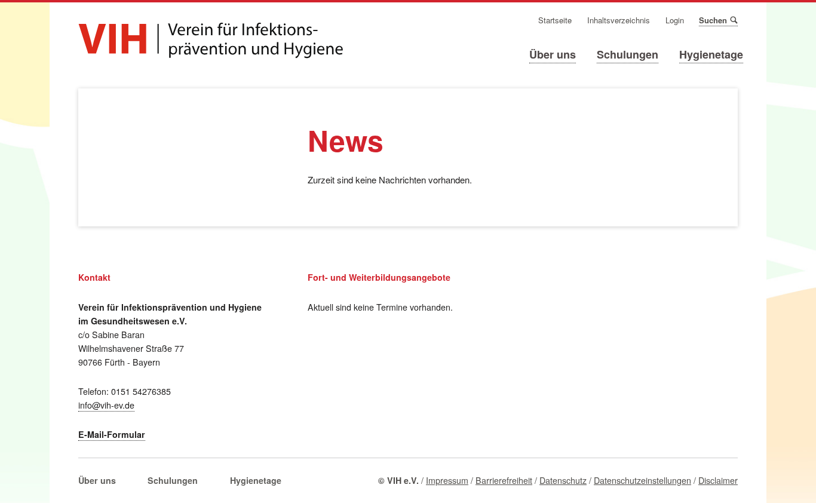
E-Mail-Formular (111, 434)
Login (674, 21)
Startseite (555, 21)
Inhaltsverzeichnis (618, 21)
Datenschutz (563, 480)
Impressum (447, 480)
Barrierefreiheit (504, 480)
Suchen (733, 19)
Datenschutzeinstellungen (642, 480)
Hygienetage (711, 54)
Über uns (552, 54)
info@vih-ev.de (106, 405)
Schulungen (627, 54)
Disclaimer (718, 480)
